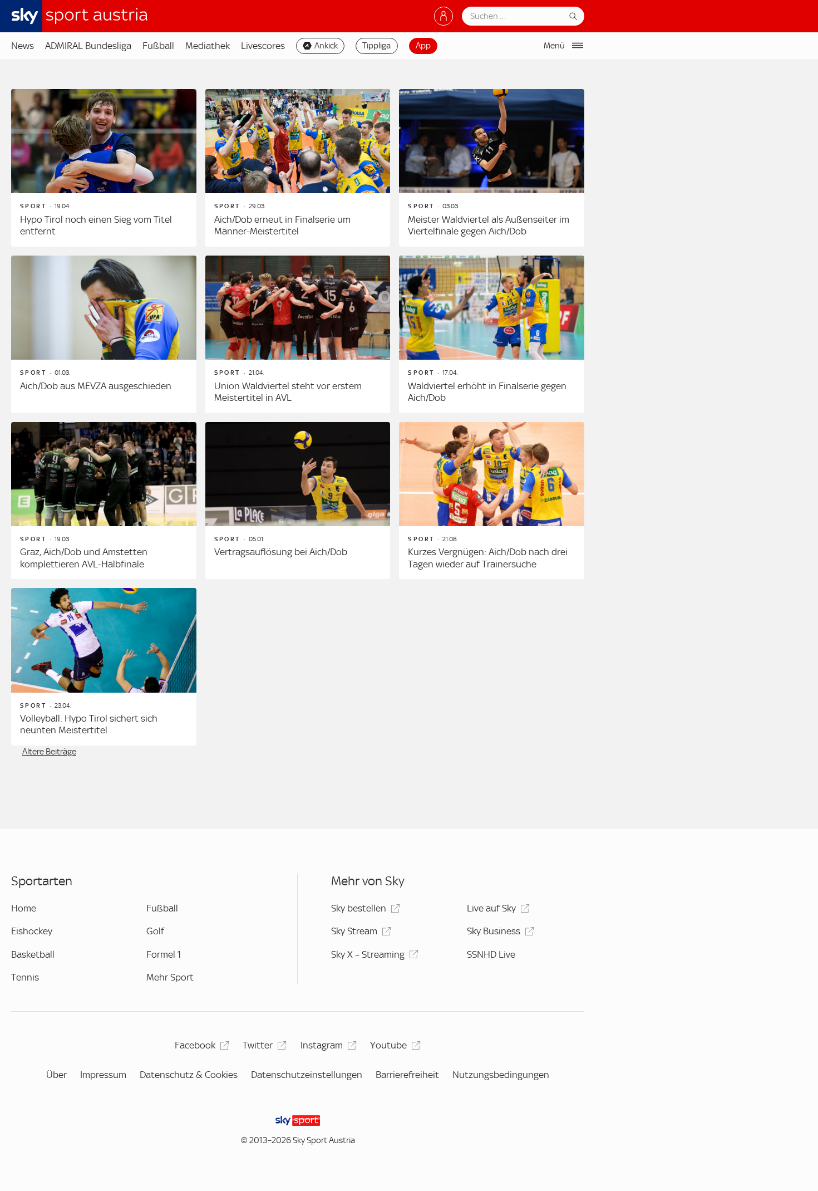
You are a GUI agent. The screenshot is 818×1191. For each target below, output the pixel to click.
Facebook (195, 1045)
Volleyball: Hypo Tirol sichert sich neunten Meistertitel (88, 724)
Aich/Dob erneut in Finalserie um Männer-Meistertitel (282, 225)
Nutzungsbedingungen (500, 1074)
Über (56, 1074)
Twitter (258, 1045)
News (22, 45)
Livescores (263, 45)
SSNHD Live (491, 954)
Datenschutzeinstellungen (306, 1074)
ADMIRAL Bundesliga (88, 45)
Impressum (103, 1074)
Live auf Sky (491, 908)
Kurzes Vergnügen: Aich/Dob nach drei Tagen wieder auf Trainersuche (488, 558)
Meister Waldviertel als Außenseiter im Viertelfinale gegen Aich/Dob (488, 225)
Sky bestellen (358, 908)
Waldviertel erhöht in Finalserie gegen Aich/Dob (487, 392)
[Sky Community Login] (443, 16)
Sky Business (493, 931)
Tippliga (376, 46)
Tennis (25, 977)
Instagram (321, 1045)
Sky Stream (354, 931)
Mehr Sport (170, 977)
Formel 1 (163, 954)
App (423, 46)
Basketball (33, 954)
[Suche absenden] (573, 16)
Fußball (158, 45)
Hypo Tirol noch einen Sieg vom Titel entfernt (96, 225)
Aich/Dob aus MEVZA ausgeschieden (95, 385)
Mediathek (207, 45)
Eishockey (31, 931)
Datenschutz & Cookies (189, 1074)
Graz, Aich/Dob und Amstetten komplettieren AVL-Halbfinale (83, 558)
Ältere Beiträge (49, 752)
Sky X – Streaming (368, 954)
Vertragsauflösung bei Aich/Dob (280, 551)
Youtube (388, 1045)
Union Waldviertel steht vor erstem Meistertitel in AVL (288, 392)
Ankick (326, 46)
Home (23, 908)
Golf (155, 931)
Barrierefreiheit (407, 1074)
